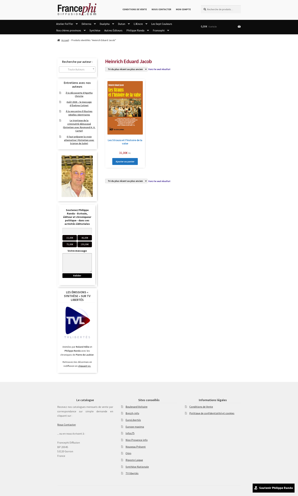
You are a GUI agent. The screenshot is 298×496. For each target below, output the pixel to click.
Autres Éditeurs (113, 30)
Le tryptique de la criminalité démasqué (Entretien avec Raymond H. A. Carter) (79, 125)
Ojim (128, 453)
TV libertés (132, 473)
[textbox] (77, 69)
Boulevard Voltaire (136, 406)
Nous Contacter (161, 9)
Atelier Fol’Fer (64, 24)
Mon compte (183, 9)
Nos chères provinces (68, 30)
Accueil (65, 40)
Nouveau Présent (136, 446)
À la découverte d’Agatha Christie (79, 94)
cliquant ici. (84, 365)
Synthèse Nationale (137, 466)
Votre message (77, 250)
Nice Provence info (137, 440)
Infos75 (130, 433)
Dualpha (105, 24)
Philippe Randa (135, 30)
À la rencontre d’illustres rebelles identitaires (79, 113)
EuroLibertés (133, 420)
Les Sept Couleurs (161, 24)
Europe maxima (135, 426)
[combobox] (77, 69)
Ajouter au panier (125, 161)
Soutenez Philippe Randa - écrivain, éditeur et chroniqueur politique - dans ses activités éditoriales (77, 216)
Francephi (159, 30)
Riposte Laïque (134, 460)
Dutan (121, 24)
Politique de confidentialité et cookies (211, 413)
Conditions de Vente (134, 9)
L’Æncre (138, 24)
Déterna (86, 24)
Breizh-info (132, 413)
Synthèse (95, 30)
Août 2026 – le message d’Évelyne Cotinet (79, 103)
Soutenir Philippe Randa (276, 488)
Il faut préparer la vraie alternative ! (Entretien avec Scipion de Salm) (79, 140)
